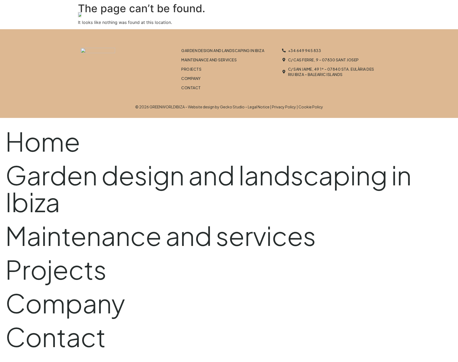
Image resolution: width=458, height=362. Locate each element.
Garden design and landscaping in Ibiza (222, 50)
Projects (191, 69)
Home (42, 141)
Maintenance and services (209, 59)
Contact (191, 87)
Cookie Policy (310, 106)
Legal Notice (259, 106)
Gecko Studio (232, 106)
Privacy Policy (284, 106)
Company (191, 78)
